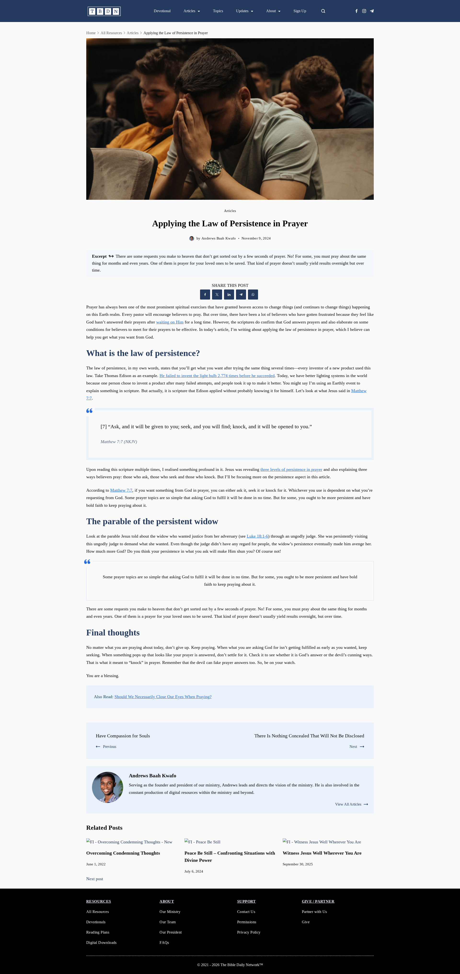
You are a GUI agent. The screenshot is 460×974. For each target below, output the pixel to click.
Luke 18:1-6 (257, 536)
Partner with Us (314, 912)
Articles (189, 11)
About (271, 11)
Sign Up (299, 11)
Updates (242, 11)
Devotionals (95, 922)
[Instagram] (364, 11)
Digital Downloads (101, 943)
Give (306, 922)
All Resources (97, 912)
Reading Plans (97, 932)
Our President (171, 932)
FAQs (164, 943)
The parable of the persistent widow (152, 521)
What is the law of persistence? (143, 353)
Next (353, 747)
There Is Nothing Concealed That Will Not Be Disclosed (309, 735)
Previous (109, 747)
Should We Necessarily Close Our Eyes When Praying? (163, 696)
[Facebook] (356, 11)
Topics (218, 11)
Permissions (246, 922)
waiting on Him (170, 322)
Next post (94, 878)
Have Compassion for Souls (123, 735)
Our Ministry (170, 912)
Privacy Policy (249, 932)
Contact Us (246, 912)
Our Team (168, 922)
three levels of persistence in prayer (291, 469)
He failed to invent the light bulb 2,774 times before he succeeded (217, 375)
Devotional (162, 11)
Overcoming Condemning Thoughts (123, 853)
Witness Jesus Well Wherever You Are (322, 853)
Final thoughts (113, 632)
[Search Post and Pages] (325, 11)
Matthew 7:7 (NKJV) (119, 441)
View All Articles (348, 804)
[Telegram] (372, 11)
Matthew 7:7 (121, 490)
